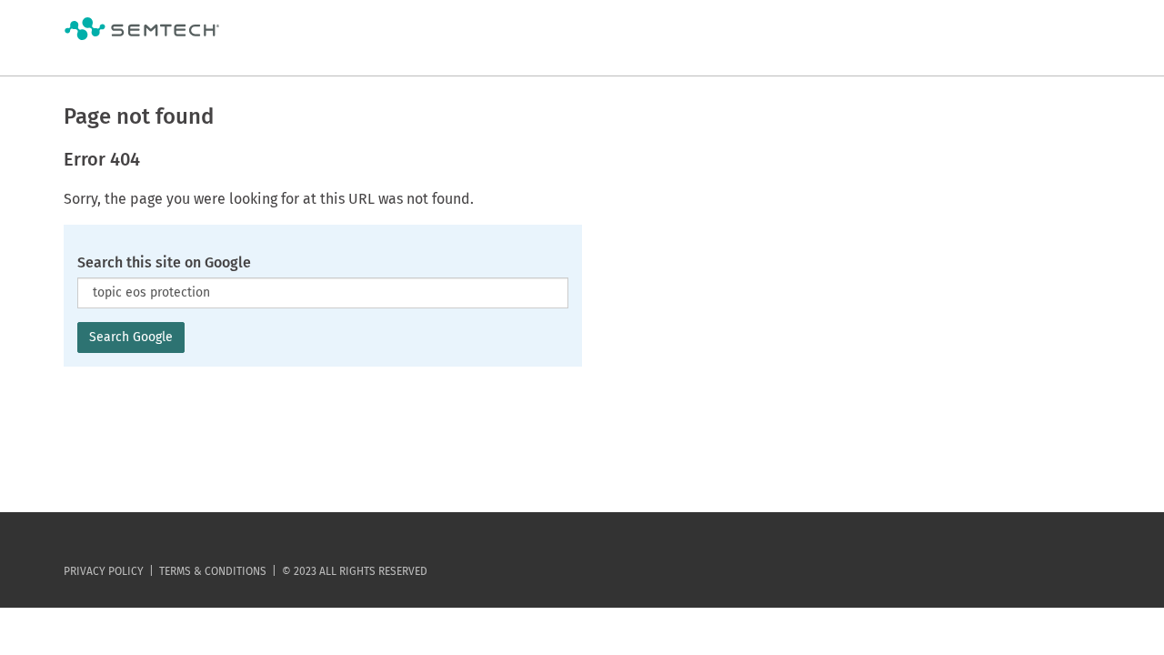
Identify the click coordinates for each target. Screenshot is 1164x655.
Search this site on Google (164, 262)
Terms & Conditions (212, 571)
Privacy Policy (104, 571)
